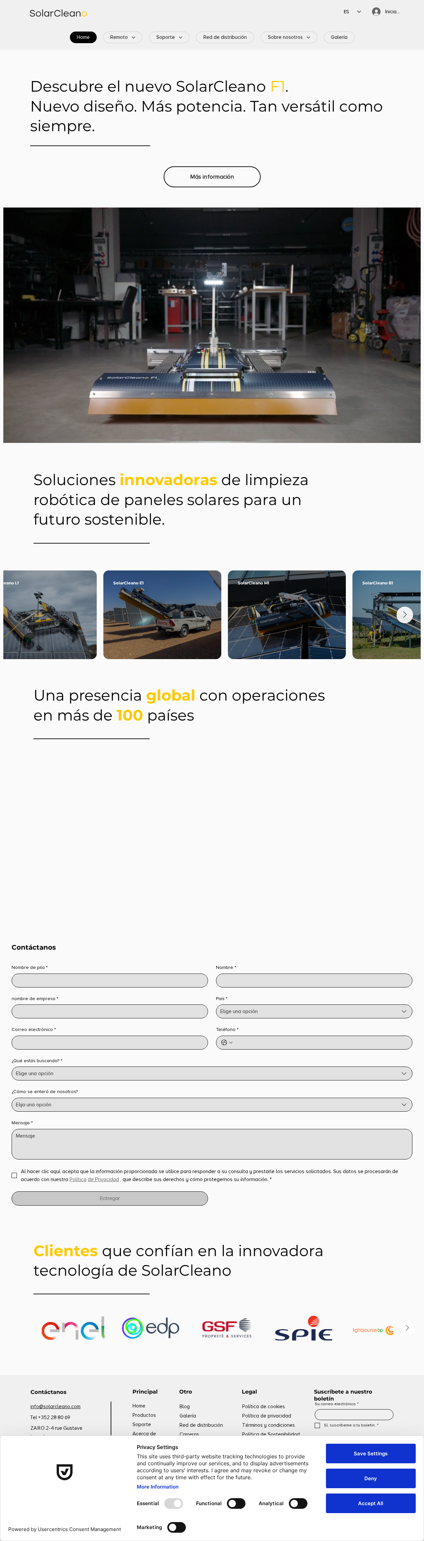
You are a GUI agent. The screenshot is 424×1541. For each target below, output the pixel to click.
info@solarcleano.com (55, 1407)
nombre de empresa (35, 998)
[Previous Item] (19, 615)
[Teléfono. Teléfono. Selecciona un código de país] (227, 1043)
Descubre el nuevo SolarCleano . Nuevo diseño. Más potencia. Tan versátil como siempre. (206, 106)
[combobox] (314, 1011)
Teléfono (227, 1029)
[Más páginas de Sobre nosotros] (308, 37)
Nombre (226, 967)
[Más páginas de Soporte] (180, 37)
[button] (409, 435)
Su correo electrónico (337, 1404)
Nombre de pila (30, 967)
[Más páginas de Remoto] (133, 37)
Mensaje (22, 1123)
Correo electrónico (34, 1029)
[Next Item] (405, 615)
